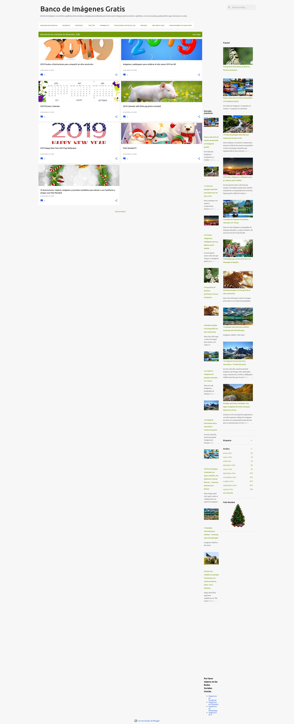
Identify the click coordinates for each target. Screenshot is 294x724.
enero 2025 (227, 469)
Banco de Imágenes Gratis (82, 9)
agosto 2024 (228, 489)
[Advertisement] (211, 73)
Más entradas (120, 211)
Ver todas (196, 34)
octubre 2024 (228, 481)
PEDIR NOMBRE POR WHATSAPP (180, 25)
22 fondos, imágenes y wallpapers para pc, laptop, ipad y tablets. (211, 241)
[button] (116, 74)
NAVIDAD (143, 25)
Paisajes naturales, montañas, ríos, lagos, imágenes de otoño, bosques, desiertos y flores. (236, 406)
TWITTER (91, 25)
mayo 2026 (227, 457)
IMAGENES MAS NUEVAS (48, 25)
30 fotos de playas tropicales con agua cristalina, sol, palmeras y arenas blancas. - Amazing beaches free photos (211, 479)
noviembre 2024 (229, 477)
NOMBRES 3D (104, 25)
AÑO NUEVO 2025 (158, 25)
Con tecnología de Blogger (148, 721)
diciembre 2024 (229, 473)
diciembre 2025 (229, 465)
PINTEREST (79, 25)
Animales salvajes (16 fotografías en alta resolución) (211, 328)
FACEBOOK (66, 25)
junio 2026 (227, 453)
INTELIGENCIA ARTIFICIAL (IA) (124, 25)
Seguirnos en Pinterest (213, 703)
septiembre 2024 (229, 485)
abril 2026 (227, 461)
